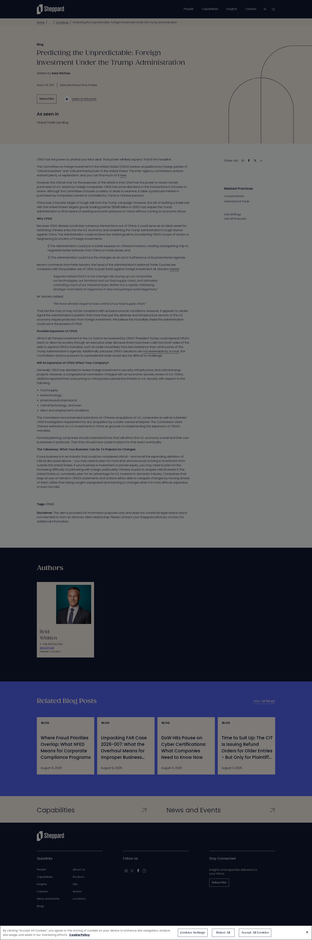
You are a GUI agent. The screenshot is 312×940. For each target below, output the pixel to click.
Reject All (223, 932)
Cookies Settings (192, 932)
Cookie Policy (79, 935)
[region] (156, 933)
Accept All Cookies (255, 932)
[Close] (307, 932)
